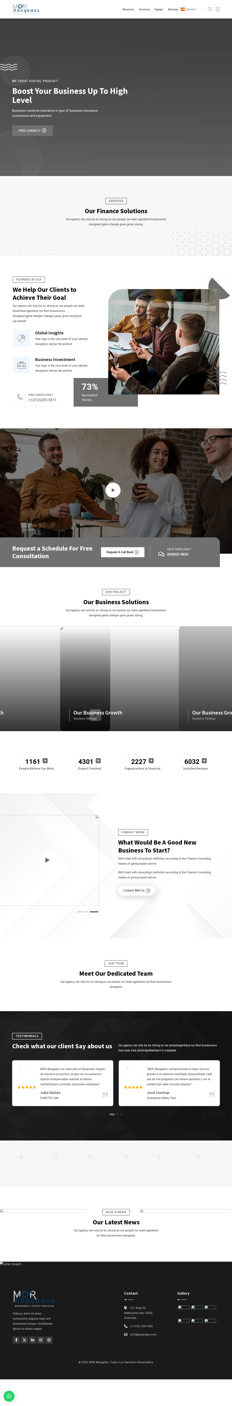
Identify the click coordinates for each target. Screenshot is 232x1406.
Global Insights (49, 333)
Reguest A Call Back (120, 552)
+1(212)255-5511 (42, 400)
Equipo (159, 9)
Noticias (173, 9)
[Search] (210, 9)
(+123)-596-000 (141, 1326)
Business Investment (55, 359)
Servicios (144, 9)
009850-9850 (177, 554)
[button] (94, 911)
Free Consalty (30, 130)
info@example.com (143, 1334)
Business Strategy (84, 718)
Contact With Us (134, 890)
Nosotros (128, 9)
